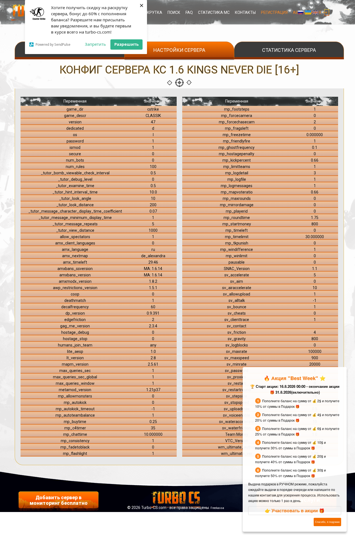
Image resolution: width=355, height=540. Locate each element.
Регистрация (274, 12)
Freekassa (217, 508)
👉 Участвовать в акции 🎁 (294, 510)
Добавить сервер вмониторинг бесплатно (59, 500)
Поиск (174, 12)
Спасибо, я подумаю (327, 522)
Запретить (95, 44)
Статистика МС (214, 12)
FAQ (189, 12)
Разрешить (126, 44)
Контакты (245, 12)
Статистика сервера (289, 50)
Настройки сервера (179, 50)
